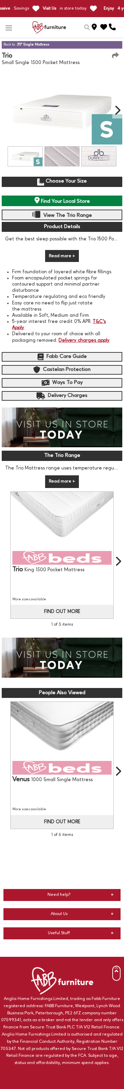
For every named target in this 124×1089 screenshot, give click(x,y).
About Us (59, 914)
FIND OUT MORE (62, 611)
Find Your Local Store (65, 201)
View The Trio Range (67, 215)
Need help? (59, 894)
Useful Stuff (59, 933)
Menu (9, 27)
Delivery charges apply (84, 340)
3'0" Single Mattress (33, 44)
